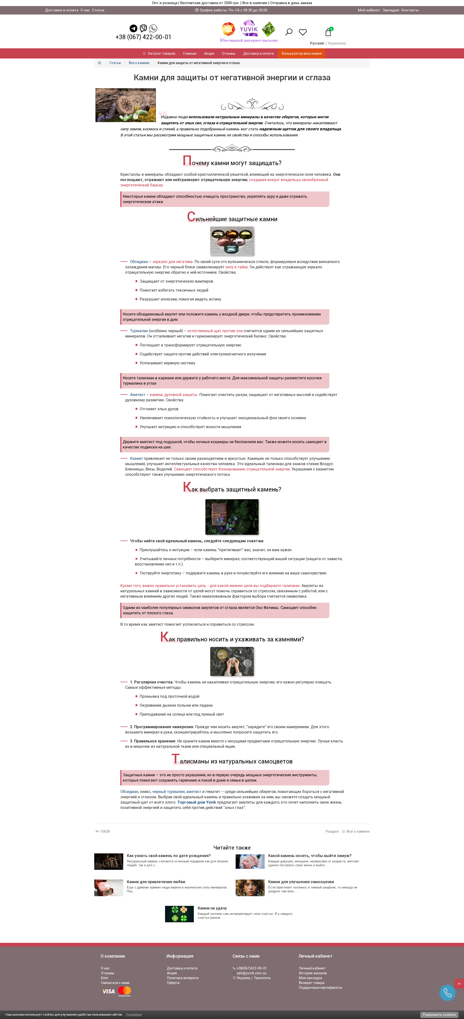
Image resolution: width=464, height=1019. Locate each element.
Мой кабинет (369, 10)
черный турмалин (168, 791)
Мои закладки (310, 978)
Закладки (391, 10)
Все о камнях (139, 63)
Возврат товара (312, 983)
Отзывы (228, 53)
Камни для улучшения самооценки (301, 882)
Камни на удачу (212, 908)
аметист (193, 791)
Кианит (136, 458)
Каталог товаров (160, 53)
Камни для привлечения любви (156, 882)
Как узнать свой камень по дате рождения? (169, 855)
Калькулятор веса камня (302, 53)
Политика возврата (183, 978)
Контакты (410, 10)
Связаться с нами (115, 983)
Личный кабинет (312, 968)
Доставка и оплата (61, 10)
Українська (337, 43)
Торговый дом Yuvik (196, 802)
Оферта (173, 983)
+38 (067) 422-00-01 (144, 37)
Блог (105, 978)
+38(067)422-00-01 (251, 968)
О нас (85, 10)
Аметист (137, 394)
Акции (209, 53)
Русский (317, 43)
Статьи (98, 10)
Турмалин (139, 331)
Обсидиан (139, 261)
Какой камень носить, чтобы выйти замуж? (310, 855)
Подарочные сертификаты (320, 988)
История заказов (313, 973)
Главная (189, 53)
